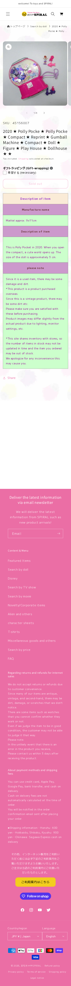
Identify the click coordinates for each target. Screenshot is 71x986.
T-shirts (14, 632)
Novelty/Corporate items (26, 605)
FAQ (11, 658)
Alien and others (20, 614)
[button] (8, 14)
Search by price (19, 650)
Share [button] (11, 378)
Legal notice (37, 977)
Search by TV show (22, 587)
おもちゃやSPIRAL (31, 965)
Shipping (23, 158)
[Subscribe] (58, 533)
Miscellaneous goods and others (32, 641)
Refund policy (52, 965)
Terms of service (36, 971)
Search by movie (19, 596)
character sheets (21, 623)
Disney (13, 578)
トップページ (17, 26)
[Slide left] (26, 113)
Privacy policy (16, 971)
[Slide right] (44, 113)
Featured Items (19, 561)
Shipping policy (57, 971)
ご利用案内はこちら (35, 882)
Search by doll (38, 26)
